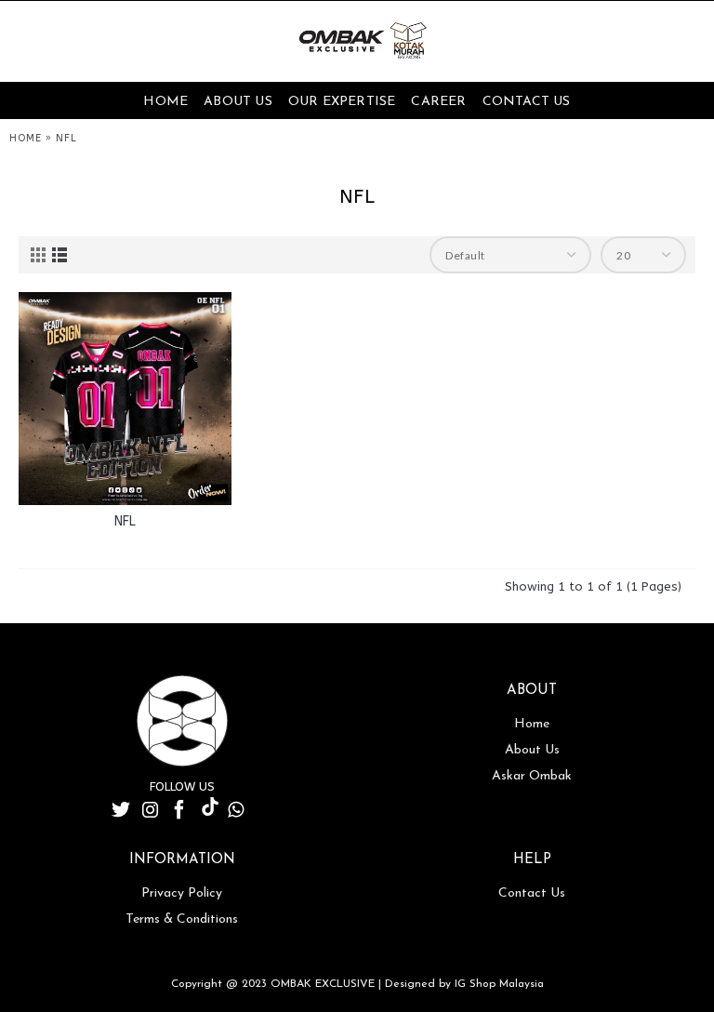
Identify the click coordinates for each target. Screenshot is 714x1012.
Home (531, 724)
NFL (125, 521)
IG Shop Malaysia (499, 984)
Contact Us (531, 893)
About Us (532, 750)
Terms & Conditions (182, 919)
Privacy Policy (181, 893)
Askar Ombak (532, 776)
